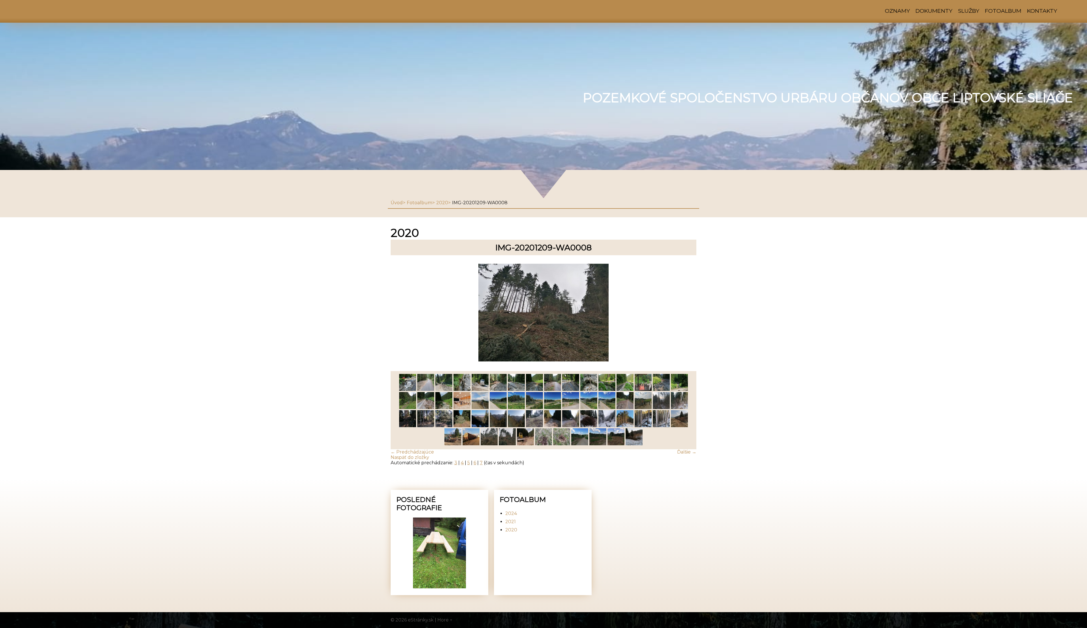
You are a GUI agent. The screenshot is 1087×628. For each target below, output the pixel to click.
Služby (968, 10)
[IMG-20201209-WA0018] (570, 425)
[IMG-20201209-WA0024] (480, 425)
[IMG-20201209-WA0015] (625, 425)
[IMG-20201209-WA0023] (498, 425)
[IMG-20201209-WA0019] (552, 425)
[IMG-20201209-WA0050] (606, 389)
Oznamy (897, 10)
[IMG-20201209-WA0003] (579, 443)
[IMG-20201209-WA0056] (498, 389)
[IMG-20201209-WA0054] (534, 389)
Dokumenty (933, 10)
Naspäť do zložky (410, 457)
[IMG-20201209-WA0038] (534, 407)
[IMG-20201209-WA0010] (471, 443)
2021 (510, 521)
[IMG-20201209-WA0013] (661, 425)
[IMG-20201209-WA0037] (552, 407)
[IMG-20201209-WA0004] (561, 443)
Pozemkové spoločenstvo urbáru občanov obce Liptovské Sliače (828, 97)
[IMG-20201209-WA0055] (516, 389)
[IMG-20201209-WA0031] (661, 407)
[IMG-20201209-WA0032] (643, 407)
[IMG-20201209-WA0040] (498, 407)
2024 (511, 513)
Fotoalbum (1003, 10)
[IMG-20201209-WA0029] (407, 425)
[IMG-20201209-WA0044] (425, 407)
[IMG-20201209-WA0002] (597, 443)
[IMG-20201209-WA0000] (634, 443)
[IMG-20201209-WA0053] (552, 389)
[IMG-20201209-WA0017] (588, 425)
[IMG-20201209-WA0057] (480, 389)
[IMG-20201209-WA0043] (443, 407)
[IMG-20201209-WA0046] (679, 389)
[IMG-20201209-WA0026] (461, 425)
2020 (442, 202)
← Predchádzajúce (412, 452)
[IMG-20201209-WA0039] (516, 407)
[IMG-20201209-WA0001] (615, 443)
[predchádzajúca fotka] (399, 313)
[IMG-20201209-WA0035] (588, 407)
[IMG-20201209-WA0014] (643, 425)
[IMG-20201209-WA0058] (461, 389)
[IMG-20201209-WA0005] (543, 443)
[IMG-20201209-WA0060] (425, 389)
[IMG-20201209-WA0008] (507, 443)
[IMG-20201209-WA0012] (679, 425)
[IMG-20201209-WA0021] (534, 425)
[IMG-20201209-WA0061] (407, 389)
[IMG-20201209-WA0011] (452, 443)
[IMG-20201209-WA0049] (625, 389)
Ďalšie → (686, 452)
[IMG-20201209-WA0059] (443, 389)
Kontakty (1042, 10)
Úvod (397, 202)
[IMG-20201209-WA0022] (516, 425)
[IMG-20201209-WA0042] (461, 407)
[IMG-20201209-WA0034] (606, 407)
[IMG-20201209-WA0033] (625, 407)
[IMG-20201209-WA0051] (588, 389)
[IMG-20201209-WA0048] (643, 389)
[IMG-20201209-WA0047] (661, 389)
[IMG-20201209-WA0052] (570, 389)
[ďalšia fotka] (687, 313)
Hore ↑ (445, 620)
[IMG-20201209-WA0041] (480, 407)
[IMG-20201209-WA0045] (407, 407)
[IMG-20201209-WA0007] (525, 443)
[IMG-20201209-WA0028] (425, 425)
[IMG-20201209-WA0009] (489, 443)
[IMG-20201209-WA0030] (679, 407)
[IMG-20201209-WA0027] (443, 425)
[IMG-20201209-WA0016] (606, 425)
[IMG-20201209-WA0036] (570, 407)
